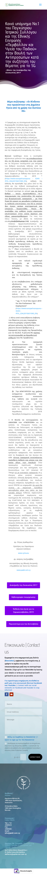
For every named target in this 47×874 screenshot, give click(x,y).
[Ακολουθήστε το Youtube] (11, 694)
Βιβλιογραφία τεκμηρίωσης (23, 597)
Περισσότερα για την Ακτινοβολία (23, 624)
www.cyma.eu (23, 553)
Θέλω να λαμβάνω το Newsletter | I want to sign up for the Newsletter (21, 738)
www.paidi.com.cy (23, 570)
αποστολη (35, 757)
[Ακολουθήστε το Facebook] (7, 694)
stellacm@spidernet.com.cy (16, 854)
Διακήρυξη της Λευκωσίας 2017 (23, 585)
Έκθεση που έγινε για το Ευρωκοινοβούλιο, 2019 (23, 610)
